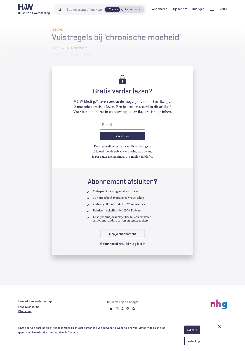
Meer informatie (68, 332)
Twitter (117, 308)
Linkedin (112, 308)
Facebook (128, 308)
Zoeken (113, 9)
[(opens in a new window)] (192, 305)
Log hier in (138, 244)
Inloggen (198, 9)
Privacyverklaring (28, 306)
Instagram (122, 308)
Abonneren (159, 9)
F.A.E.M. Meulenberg (74, 48)
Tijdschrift (180, 9)
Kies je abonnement (122, 234)
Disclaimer (24, 311)
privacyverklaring (125, 151)
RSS (133, 308)
